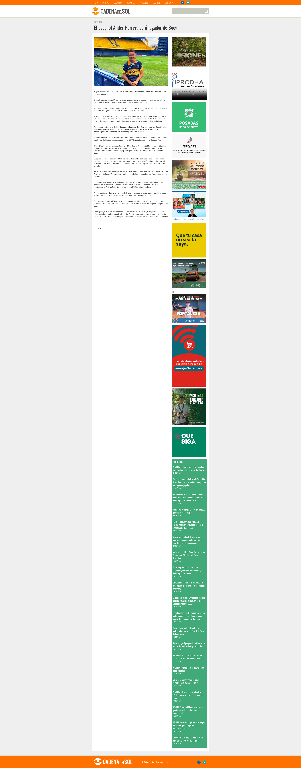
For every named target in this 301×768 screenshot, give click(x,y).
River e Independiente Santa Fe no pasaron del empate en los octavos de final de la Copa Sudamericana (187, 540)
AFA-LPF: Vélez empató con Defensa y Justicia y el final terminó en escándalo (188, 657)
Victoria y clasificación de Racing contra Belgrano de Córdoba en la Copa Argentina (189, 555)
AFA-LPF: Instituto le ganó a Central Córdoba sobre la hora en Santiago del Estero (188, 695)
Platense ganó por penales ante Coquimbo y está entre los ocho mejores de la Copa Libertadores (188, 570)
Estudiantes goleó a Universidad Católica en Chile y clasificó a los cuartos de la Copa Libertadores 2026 (189, 600)
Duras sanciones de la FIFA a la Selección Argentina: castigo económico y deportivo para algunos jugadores (189, 482)
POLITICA (105, 2)
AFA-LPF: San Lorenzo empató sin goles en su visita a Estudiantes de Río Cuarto (188, 468)
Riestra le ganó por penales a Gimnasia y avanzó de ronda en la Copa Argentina (189, 645)
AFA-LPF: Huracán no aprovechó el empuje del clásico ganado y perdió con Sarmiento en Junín (189, 725)
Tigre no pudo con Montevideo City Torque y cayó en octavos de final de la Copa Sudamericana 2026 (188, 524)
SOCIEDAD (156, 2)
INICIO (95, 2)
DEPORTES (131, 2)
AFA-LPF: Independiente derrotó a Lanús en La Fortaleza (188, 669)
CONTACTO (169, 2)
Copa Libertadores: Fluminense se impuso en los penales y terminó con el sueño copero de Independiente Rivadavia (189, 615)
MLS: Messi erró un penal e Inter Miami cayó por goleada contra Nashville (188, 739)
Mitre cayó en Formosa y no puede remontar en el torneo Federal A (186, 681)
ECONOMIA (118, 2)
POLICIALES (143, 2)
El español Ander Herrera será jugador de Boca (135, 27)
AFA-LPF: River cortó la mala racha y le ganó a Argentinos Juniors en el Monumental (188, 710)
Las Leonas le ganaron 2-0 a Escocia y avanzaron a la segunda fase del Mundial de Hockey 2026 (189, 585)
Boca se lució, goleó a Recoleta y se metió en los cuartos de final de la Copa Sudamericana (188, 631)
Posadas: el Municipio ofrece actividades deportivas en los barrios (189, 511)
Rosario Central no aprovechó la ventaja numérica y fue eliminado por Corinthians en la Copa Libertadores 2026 (189, 497)
